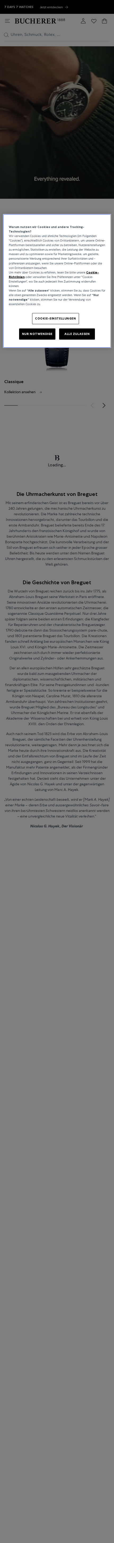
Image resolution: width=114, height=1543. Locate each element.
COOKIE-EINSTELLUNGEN (55, 318)
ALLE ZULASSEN (77, 334)
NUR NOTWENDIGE (37, 334)
